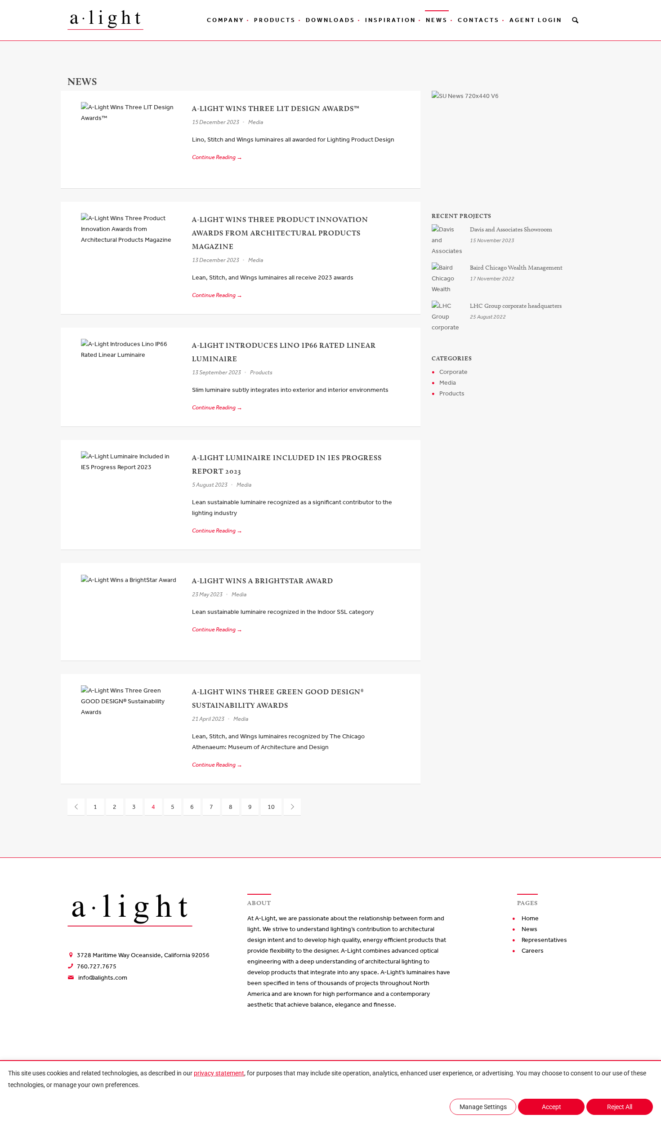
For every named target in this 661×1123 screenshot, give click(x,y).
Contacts (479, 20)
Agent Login (535, 20)
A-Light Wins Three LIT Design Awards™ (276, 108)
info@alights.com (102, 977)
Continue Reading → (217, 157)
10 (271, 807)
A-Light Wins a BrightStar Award (262, 581)
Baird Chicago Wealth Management (516, 267)
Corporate (453, 372)
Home (530, 918)
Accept (551, 1106)
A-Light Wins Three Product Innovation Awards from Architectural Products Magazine (280, 233)
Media (255, 122)
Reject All (619, 1106)
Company (225, 20)
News (437, 20)
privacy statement (219, 1073)
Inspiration (390, 20)
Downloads (330, 20)
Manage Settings (483, 1106)
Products (275, 20)
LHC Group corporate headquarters (516, 306)
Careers (533, 950)
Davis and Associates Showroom (511, 229)
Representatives (544, 940)
